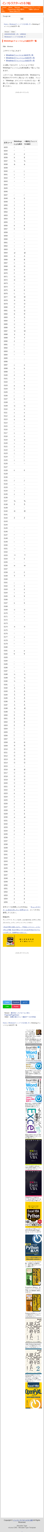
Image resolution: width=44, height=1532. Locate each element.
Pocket (16, 1006)
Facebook (16, 1002)
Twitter (7, 1002)
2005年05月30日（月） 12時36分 (15, 34)
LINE (7, 1006)
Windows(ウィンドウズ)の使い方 (20, 24)
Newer (7, 32)
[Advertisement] (22, 115)
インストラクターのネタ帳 (16, 3)
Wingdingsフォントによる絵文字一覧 (19, 55)
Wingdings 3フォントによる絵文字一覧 (20, 60)
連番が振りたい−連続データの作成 (23, 1017)
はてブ (25, 1002)
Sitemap (17, 7)
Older (13, 32)
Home (4, 7)
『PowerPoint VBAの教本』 (16, 9)
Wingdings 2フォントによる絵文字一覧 (20, 58)
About (10, 7)
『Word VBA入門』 (14, 11)
